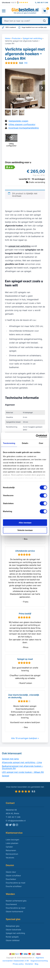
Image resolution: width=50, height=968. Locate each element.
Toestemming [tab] (9, 443)
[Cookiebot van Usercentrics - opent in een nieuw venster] (36, 436)
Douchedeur (11, 879)
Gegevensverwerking (39, 961)
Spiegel (5, 775)
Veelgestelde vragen (18, 121)
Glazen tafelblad (12, 940)
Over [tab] (41, 443)
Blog (36, 964)
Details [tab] (25, 443)
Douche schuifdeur (14, 886)
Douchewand (11, 904)
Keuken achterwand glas (16, 901)
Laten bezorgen (12, 839)
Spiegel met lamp (10, 758)
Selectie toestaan (25, 530)
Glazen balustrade (13, 929)
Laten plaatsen (12, 843)
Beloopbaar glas (12, 926)
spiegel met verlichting (19, 246)
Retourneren (11, 850)
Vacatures (10, 857)
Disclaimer (29, 964)
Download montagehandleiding (23, 128)
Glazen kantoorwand (14, 911)
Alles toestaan (25, 523)
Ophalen (9, 847)
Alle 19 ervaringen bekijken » (25, 738)
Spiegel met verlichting (32, 38)
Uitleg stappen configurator (21, 124)
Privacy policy (18, 964)
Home (7, 38)
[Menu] (4, 11)
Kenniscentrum (12, 854)
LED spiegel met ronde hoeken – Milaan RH (23, 772)
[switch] (43, 495)
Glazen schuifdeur (13, 875)
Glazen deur (11, 872)
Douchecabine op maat (15, 883)
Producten (16, 38)
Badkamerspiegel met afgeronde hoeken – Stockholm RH (22, 767)
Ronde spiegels (12, 937)
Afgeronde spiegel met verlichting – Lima (22, 762)
